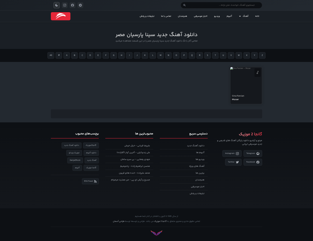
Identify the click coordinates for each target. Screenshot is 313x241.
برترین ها (200, 173)
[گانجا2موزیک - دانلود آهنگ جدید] (60, 16)
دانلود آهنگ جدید (195, 146)
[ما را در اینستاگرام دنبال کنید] (65, 5)
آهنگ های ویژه (196, 166)
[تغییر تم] (56, 5)
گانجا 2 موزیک (160, 221)
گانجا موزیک (91, 167)
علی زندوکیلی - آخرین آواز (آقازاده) (133, 152)
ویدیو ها (200, 159)
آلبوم (229, 16)
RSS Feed (88, 181)
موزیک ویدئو (74, 152)
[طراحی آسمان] (156, 233)
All (51, 55)
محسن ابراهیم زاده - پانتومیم (135, 166)
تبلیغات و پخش (147, 16)
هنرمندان (182, 16)
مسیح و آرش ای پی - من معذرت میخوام (130, 180)
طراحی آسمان (119, 221)
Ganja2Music (75, 160)
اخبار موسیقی (200, 16)
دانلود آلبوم (91, 152)
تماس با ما (166, 16)
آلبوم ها (200, 152)
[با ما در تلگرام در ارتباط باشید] (80, 5)
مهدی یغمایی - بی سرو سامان (135, 159)
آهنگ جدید (91, 160)
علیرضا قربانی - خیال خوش (137, 146)
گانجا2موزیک (91, 145)
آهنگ (245, 16)
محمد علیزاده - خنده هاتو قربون (134, 173)
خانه (257, 16)
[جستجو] (184, 5)
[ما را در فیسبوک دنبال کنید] (72, 5)
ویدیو (217, 16)
